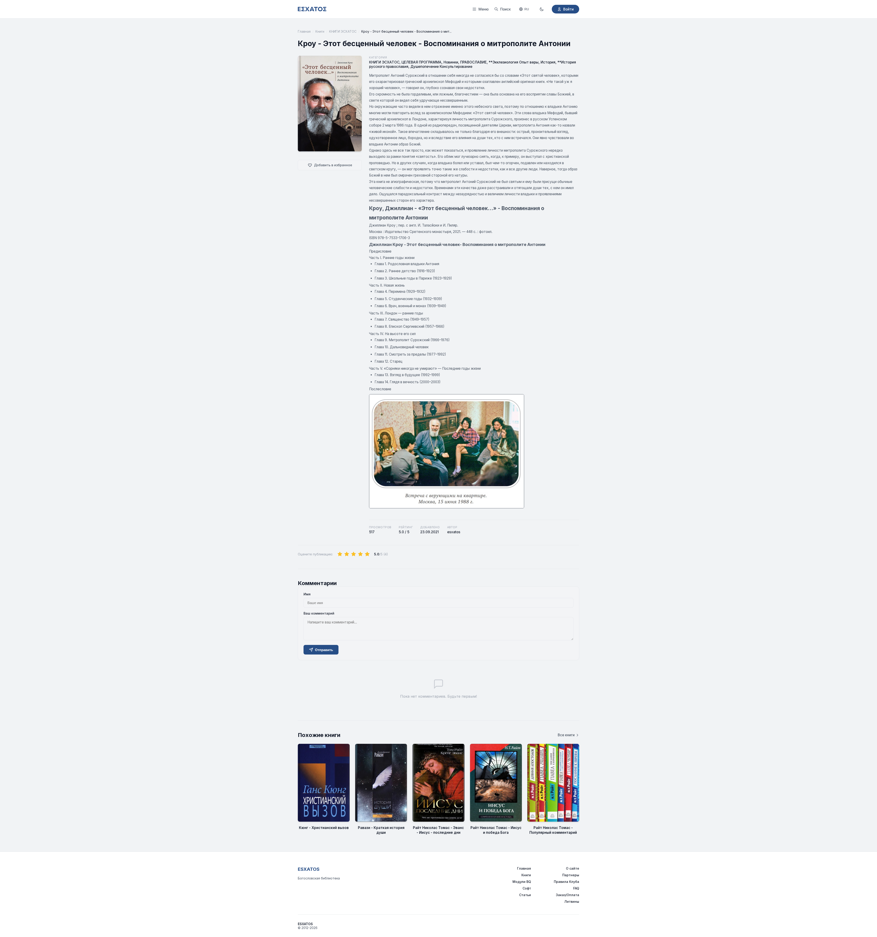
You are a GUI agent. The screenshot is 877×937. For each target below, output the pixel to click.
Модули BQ (521, 882)
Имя (307, 594)
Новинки (451, 62)
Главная (304, 31)
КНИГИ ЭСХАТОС (343, 31)
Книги (319, 31)
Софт (527, 888)
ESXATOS (309, 869)
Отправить (324, 650)
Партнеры (570, 875)
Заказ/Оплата (567, 895)
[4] (360, 554)
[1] (340, 554)
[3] (353, 554)
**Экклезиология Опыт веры (514, 62)
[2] (346, 554)
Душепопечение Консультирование (441, 66)
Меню (483, 9)
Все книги (566, 735)
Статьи (525, 895)
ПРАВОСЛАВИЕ (473, 62)
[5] (367, 554)
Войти (568, 9)
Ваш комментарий (319, 613)
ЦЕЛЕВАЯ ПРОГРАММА (421, 62)
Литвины (571, 901)
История (548, 62)
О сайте (572, 868)
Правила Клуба (566, 882)
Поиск (505, 9)
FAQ (576, 888)
